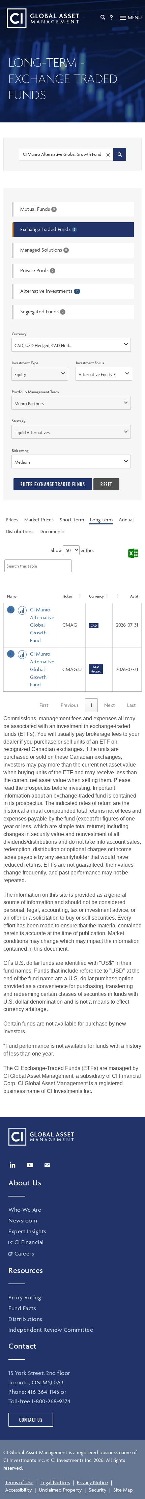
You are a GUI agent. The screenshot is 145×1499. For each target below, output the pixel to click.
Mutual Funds (37, 209)
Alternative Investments (49, 291)
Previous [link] (70, 705)
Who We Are (24, 1209)
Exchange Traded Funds (47, 229)
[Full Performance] (22, 610)
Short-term (72, 519)
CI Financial (29, 1242)
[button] (80, 596)
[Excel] (133, 553)
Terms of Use (19, 1482)
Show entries (72, 550)
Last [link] (131, 705)
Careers (24, 1253)
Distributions (19, 531)
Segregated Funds (42, 311)
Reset (106, 484)
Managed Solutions (43, 250)
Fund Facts (22, 1308)
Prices (12, 519)
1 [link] (91, 705)
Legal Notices (55, 1482)
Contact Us (30, 1419)
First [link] (44, 705)
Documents (51, 531)
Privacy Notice (92, 1482)
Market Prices (39, 519)
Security (97, 1490)
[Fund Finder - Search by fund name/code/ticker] (119, 154)
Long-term (101, 519)
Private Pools (37, 270)
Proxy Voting (24, 1297)
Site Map (123, 1490)
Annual (126, 519)
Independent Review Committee (50, 1329)
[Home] (41, 18)
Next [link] (109, 705)
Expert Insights (27, 1231)
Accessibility (18, 1490)
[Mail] (47, 1165)
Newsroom (22, 1220)
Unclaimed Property (60, 1490)
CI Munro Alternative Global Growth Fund (42, 624)
